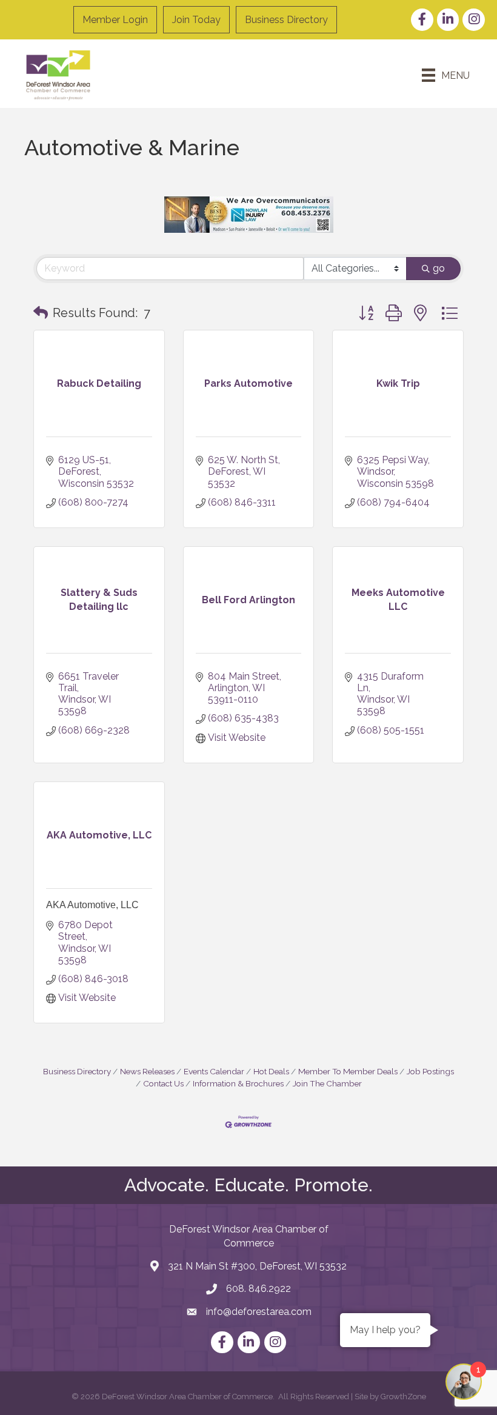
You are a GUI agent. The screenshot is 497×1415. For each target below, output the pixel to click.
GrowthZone (403, 1396)
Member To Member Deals (348, 1071)
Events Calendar (214, 1071)
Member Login (115, 19)
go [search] (439, 268)
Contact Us (163, 1083)
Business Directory (286, 19)
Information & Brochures (238, 1083)
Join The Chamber (327, 1083)
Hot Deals (271, 1071)
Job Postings (430, 1071)
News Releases (147, 1071)
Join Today (196, 19)
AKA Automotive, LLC (92, 905)
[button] (40, 313)
